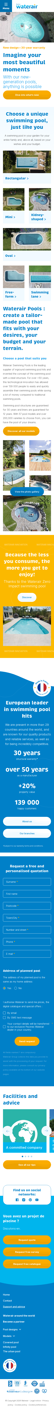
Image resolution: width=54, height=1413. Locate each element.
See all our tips (27, 1164)
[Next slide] (46, 1131)
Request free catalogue (27, 1264)
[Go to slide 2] (25, 1156)
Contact (7, 1300)
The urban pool (11, 1351)
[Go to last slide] (7, 1131)
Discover (27, 597)
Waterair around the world (19, 1315)
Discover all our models (21, 431)
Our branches (27, 833)
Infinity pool (9, 1346)
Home (6, 1294)
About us (27, 821)
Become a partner (14, 1321)
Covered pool (11, 1342)
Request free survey (27, 1252)
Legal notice (35, 1400)
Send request (27, 1041)
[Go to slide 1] (22, 1156)
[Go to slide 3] (28, 1156)
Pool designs (10, 1329)
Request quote (27, 1240)
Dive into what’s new (27, 94)
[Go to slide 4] (31, 1156)
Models (7, 1336)
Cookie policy (21, 1405)
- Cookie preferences (36, 1405)
